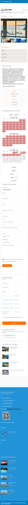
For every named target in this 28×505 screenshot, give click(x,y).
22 (14, 159)
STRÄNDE (3, 57)
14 (10, 157)
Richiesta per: (5, 187)
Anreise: (4, 233)
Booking (14, 180)
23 (17, 159)
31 (20, 161)
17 (20, 157)
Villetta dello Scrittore (17, 370)
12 (4, 157)
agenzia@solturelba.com (14, 409)
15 (14, 157)
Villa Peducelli (14, 362)
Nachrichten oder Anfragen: (8, 245)
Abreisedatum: (5, 239)
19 (4, 159)
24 (20, 159)
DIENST (3, 50)
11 (24, 155)
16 (17, 157)
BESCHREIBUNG (5, 47)
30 (17, 161)
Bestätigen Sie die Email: (7, 210)
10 (20, 155)
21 (10, 159)
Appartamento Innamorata (14, 347)
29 (14, 161)
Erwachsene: (5, 216)
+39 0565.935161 (7, 403)
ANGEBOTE (4, 54)
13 (7, 157)
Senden (7, 265)
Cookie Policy (7, 503)
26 (4, 161)
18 (24, 157)
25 (24, 159)
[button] (26, 28)
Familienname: (5, 198)
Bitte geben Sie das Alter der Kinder (10, 227)
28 (10, 161)
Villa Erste (13, 354)
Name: (3, 192)
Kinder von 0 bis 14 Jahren (7, 221)
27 (7, 161)
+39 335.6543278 (7, 406)
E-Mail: (3, 204)
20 (7, 159)
